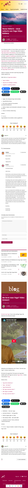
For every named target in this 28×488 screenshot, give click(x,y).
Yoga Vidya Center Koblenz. (8, 69)
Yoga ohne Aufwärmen (7, 383)
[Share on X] (10, 486)
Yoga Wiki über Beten (7, 101)
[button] (2, 3)
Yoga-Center (3, 428)
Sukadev (10, 26)
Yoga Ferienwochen (7, 387)
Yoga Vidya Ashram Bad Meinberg (8, 52)
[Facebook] (21, 476)
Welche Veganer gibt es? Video (9, 415)
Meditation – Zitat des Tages (9, 411)
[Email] (18, 486)
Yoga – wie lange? (6, 385)
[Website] (26, 135)
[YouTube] (22, 476)
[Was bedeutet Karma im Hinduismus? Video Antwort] (23, 255)
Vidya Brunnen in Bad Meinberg (8, 61)
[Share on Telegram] (15, 486)
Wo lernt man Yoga (5, 314)
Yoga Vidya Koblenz (5, 51)
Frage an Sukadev (10, 426)
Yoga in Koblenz (6, 80)
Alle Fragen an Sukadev (7, 391)
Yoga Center (20, 375)
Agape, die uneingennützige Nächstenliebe (12, 99)
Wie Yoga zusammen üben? (8, 389)
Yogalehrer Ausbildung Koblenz (9, 84)
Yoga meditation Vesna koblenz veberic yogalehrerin (11, 117)
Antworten (24, 152)
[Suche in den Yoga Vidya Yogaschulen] (23, 274)
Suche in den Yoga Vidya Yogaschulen (9, 272)
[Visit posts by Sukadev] (3, 39)
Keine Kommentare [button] (22, 459)
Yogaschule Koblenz (12, 77)
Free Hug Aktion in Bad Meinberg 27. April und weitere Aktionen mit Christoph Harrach (10, 266)
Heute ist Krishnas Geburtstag (9, 110)
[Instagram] (24, 476)
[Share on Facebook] (7, 486)
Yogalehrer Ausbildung (10, 56)
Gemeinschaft (5, 26)
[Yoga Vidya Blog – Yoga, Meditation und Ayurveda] (3, 476)
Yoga (9, 376)
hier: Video (17, 61)
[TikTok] (26, 476)
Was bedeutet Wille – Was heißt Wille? (11, 417)
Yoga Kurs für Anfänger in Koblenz (10, 82)
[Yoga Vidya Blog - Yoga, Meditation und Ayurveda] (7, 3)
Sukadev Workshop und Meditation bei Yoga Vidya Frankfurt (14, 259)
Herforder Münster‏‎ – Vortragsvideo (10, 413)
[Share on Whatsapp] (12, 486)
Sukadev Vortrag (17, 426)
